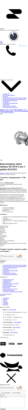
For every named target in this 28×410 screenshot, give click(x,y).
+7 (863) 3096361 (16, 327)
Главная (2, 173)
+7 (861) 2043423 (13, 332)
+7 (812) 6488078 (17, 322)
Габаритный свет (7, 281)
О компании (6, 93)
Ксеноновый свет (7, 285)
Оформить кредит (9, 182)
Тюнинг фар (6, 104)
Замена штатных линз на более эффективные (14, 99)
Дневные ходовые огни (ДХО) (11, 283)
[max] (11, 78)
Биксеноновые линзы (8, 279)
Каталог (7, 173)
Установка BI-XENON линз (10, 100)
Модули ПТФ (6, 287)
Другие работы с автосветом (10, 107)
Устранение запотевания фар (10, 103)
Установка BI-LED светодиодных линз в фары (15, 97)
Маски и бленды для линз (9, 286)
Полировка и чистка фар (9, 106)
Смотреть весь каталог (5, 294)
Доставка (5, 302)
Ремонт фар (6, 101)
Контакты (5, 96)
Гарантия (5, 299)
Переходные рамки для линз (10, 289)
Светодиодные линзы (8, 290)
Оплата (5, 300)
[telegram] (11, 67)
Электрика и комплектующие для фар (12, 291)
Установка (5, 303)
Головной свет (6, 282)
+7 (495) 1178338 (11, 309)
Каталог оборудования (8, 95)
